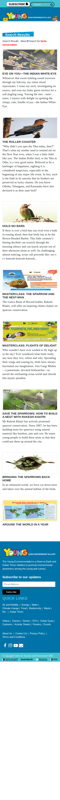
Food (24, 608)
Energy (25, 604)
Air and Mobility (10, 604)
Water (35, 604)
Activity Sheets (22, 624)
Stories (26, 620)
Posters (37, 624)
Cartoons (7, 624)
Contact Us (21, 633)
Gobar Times (16, 611)
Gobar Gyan (46, 620)
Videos (6, 620)
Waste (47, 608)
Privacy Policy (37, 633)
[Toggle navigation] (5, 19)
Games (16, 620)
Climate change (10, 608)
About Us (7, 633)
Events (47, 624)
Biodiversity (35, 608)
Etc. (4, 611)
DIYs (35, 620)
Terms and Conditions (13, 637)
